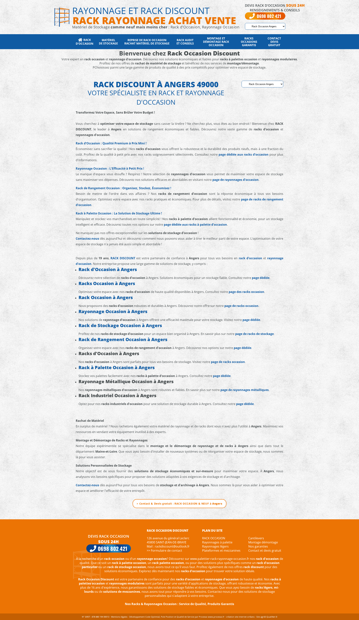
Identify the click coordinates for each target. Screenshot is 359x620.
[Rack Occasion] (61, 17)
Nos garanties (258, 546)
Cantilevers (256, 538)
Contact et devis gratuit (264, 550)
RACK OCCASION (213, 538)
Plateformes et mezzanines (221, 550)
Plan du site (212, 530)
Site (258, 616)
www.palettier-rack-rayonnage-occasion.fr (219, 559)
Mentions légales (119, 616)
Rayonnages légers (215, 546)
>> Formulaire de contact (164, 550)
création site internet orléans (240, 616)
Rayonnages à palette (217, 542)
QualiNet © (271, 616)
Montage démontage (263, 542)
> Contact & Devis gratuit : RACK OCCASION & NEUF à (179, 503)
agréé (263, 616)
